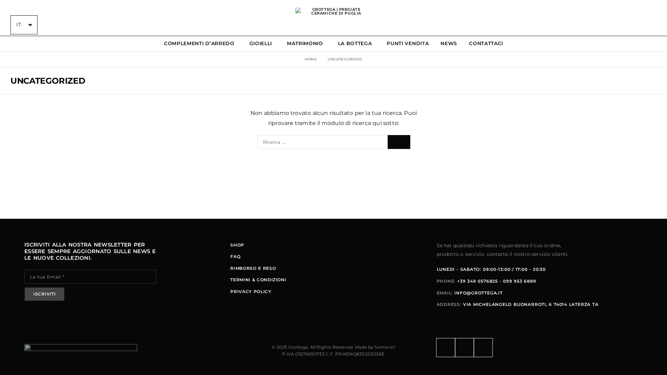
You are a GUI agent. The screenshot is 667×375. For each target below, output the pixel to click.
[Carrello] (654, 18)
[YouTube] (483, 347)
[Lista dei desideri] (642, 18)
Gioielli (260, 43)
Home (311, 59)
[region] (90, 320)
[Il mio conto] (618, 18)
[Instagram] (464, 347)
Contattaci (486, 43)
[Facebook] (445, 347)
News (448, 43)
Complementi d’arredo (199, 43)
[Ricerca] (630, 18)
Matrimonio (305, 43)
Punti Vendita (408, 43)
